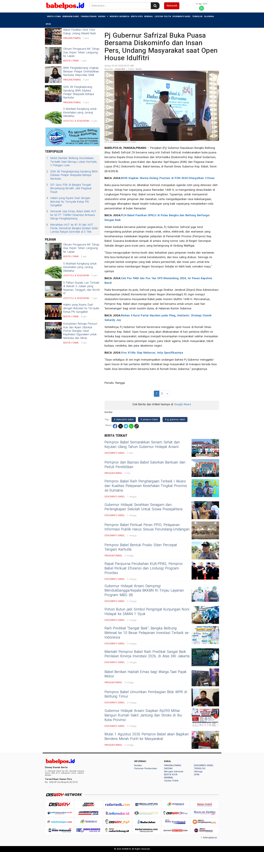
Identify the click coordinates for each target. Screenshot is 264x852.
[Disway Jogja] (117, 822)
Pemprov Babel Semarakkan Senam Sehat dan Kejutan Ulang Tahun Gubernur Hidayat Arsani (142, 444)
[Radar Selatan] (205, 830)
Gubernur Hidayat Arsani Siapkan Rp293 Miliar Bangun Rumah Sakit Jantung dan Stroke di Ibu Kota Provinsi (143, 715)
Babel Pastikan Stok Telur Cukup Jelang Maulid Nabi (79, 31)
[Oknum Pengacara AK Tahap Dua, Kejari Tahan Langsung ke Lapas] (53, 55)
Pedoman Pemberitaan (145, 768)
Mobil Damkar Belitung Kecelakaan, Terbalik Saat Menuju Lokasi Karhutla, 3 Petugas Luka (71, 161)
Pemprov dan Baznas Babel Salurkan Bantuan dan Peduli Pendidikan (145, 465)
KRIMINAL (148, 16)
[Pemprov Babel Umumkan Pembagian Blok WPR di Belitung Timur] (205, 697)
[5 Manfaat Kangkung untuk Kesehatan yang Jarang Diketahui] (53, 115)
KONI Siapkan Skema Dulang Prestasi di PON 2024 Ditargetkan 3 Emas (168, 178)
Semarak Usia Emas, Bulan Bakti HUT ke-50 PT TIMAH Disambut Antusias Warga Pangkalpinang (71, 215)
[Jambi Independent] (59, 813)
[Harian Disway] (88, 804)
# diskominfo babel (123, 419)
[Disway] (59, 804)
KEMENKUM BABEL (70, 16)
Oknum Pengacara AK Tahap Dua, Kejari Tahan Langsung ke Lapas (81, 52)
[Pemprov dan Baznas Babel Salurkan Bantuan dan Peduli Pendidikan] (205, 468)
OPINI (48, 24)
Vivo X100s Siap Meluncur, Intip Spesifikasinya (152, 353)
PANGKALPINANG (89, 16)
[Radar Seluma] (146, 830)
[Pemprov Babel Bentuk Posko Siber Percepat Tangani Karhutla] (205, 550)
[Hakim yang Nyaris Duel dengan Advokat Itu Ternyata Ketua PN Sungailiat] (53, 311)
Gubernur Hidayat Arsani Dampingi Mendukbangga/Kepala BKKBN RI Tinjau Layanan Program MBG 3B (144, 591)
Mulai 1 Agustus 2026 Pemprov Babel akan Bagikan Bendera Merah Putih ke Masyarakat (147, 736)
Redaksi (138, 765)
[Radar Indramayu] (175, 804)
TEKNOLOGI (197, 16)
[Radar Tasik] (117, 804)
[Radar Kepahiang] (175, 822)
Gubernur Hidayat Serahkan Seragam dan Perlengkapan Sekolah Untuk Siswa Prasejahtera (143, 507)
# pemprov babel (149, 419)
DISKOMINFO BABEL (181, 16)
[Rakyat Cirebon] (205, 804)
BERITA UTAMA (54, 16)
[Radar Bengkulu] (88, 830)
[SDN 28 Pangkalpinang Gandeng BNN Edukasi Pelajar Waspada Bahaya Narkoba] (53, 93)
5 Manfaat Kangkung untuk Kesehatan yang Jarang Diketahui (80, 112)
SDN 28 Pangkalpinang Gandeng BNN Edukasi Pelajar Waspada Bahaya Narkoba (78, 92)
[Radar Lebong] (117, 830)
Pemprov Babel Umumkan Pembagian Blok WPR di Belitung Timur (146, 694)
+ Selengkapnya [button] (209, 837)
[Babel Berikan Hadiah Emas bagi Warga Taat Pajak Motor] (205, 677)
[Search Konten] (155, 6)
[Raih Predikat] (205, 635)
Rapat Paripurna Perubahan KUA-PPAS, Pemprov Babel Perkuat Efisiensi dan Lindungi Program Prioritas (144, 568)
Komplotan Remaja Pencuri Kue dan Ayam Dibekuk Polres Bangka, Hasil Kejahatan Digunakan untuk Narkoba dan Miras (80, 331)
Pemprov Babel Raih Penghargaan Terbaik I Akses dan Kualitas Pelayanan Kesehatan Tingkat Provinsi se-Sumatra (146, 486)
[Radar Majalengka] (88, 822)
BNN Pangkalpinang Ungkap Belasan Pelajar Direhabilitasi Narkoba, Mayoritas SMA (81, 71)
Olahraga (209, 16)
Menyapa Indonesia (119, 16)
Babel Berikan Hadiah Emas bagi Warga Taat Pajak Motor (146, 674)
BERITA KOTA (137, 16)
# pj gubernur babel (175, 419)
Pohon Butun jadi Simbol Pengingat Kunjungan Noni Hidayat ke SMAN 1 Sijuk (147, 612)
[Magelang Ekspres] (205, 813)
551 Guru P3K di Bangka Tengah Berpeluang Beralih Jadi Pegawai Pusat (69, 188)
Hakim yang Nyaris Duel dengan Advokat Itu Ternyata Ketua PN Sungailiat (68, 201)
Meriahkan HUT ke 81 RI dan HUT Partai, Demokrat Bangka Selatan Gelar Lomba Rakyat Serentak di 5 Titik (72, 228)
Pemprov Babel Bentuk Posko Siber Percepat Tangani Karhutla (141, 547)
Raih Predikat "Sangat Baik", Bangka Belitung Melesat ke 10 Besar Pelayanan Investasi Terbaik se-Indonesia (147, 633)
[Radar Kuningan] (59, 822)
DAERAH (101, 16)
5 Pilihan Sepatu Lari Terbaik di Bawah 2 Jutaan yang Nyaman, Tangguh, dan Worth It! (81, 288)
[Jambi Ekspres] (88, 813)
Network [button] (172, 6)
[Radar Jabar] (146, 822)
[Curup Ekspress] (205, 822)
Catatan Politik (163, 16)
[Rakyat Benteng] (175, 830)
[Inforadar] (117, 813)
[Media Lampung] (146, 804)
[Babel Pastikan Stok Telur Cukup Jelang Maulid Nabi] (53, 36)
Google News (182, 404)
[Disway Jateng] (175, 813)
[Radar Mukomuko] (59, 830)
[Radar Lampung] (146, 813)
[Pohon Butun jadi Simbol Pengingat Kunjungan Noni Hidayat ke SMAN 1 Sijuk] (205, 615)
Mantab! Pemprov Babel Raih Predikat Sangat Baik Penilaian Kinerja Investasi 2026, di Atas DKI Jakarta (147, 654)
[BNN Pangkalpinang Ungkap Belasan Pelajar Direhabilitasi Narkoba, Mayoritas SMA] (53, 74)
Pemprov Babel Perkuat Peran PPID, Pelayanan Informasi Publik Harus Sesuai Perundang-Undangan (147, 527)
